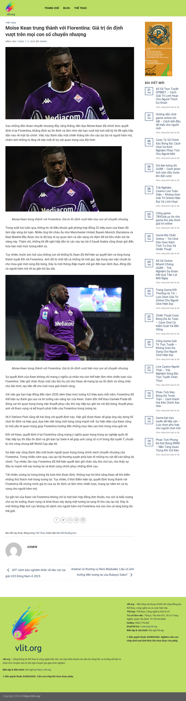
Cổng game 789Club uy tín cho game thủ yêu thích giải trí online (168, 218)
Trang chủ (52, 8)
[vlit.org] (21, 8)
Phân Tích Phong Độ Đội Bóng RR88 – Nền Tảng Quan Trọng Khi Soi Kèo (168, 445)
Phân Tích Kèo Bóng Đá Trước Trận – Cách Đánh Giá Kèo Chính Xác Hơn (168, 399)
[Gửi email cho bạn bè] (70, 520)
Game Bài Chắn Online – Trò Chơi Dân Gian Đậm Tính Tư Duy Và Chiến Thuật (167, 242)
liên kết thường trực (66, 533)
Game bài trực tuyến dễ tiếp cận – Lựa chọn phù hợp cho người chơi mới (168, 423)
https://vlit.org (44, 669)
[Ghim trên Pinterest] (76, 520)
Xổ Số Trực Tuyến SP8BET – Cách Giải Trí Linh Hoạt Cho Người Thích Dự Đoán (167, 96)
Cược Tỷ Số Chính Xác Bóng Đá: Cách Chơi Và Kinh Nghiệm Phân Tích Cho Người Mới (168, 147)
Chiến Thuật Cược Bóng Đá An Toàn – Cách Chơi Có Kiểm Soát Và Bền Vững (167, 322)
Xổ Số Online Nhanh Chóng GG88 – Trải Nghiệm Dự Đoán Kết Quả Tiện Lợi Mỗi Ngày (167, 269)
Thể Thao (80, 8)
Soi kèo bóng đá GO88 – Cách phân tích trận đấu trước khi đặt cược (168, 171)
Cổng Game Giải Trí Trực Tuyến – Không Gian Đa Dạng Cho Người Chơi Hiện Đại (166, 348)
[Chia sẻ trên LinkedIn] (83, 520)
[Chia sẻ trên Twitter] (63, 520)
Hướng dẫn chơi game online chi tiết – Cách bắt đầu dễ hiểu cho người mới (168, 121)
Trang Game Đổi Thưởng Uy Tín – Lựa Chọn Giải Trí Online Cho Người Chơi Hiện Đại (167, 297)
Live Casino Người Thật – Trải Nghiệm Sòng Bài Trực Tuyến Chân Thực (167, 373)
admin (43, 41)
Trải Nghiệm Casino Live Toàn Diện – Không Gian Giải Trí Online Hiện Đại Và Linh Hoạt (168, 194)
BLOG (66, 8)
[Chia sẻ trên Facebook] (57, 520)
